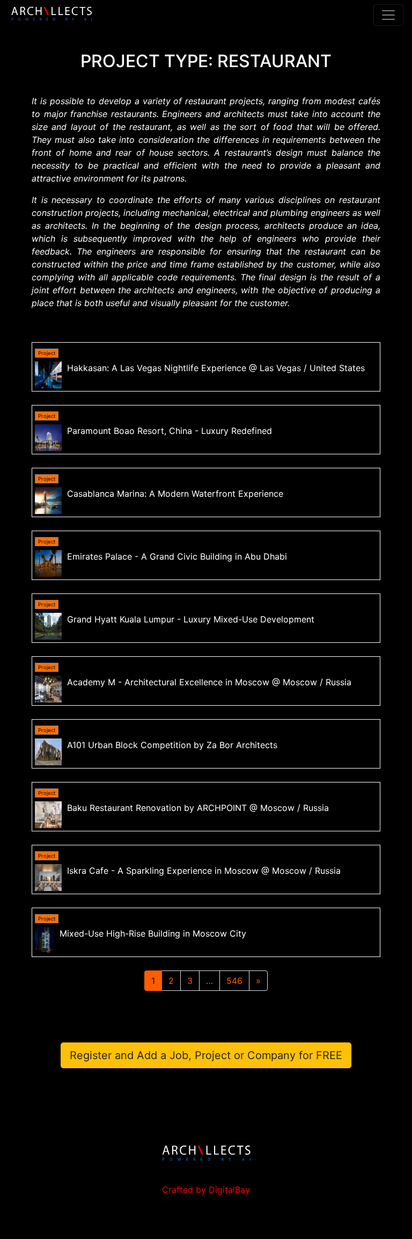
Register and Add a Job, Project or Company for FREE (206, 1055)
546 (234, 980)
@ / (216, 368)
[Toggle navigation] (388, 15)
